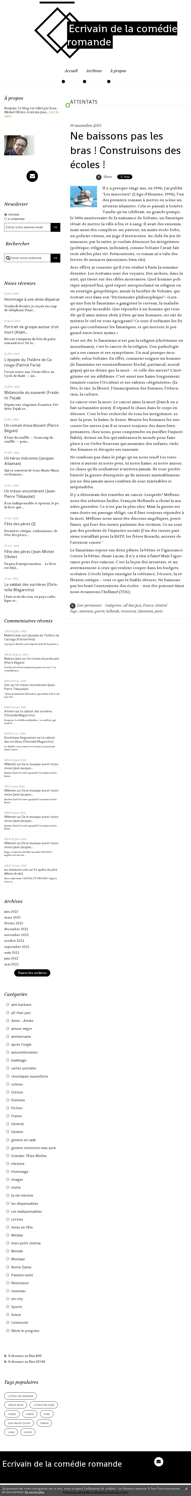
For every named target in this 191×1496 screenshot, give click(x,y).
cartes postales (23, 1068)
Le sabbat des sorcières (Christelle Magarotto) (31, 587)
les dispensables (24, 1203)
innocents (128, 611)
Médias (17, 1235)
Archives (94, 71)
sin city (17, 1299)
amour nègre (21, 1028)
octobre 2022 (14, 941)
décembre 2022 (16, 929)
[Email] (32, 176)
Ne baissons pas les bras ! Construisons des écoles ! (125, 150)
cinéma (12, 1414)
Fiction (16, 1108)
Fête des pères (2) (19, 523)
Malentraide (12, 635)
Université (19, 1322)
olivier (28, 1432)
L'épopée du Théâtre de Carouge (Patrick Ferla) (28, 362)
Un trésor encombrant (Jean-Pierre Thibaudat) (30, 493)
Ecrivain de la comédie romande (122, 35)
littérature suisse (43, 1405)
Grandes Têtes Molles (29, 1156)
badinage (18, 1060)
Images (17, 1179)
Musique (18, 1259)
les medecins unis (16, 870)
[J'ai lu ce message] (186, 1488)
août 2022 (11, 953)
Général (17, 1124)
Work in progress (25, 1331)
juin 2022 (11, 958)
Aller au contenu (18, 5)
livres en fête (22, 1227)
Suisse (16, 1314)
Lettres (17, 1219)
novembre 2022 (16, 935)
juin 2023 (11, 912)
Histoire (17, 1163)
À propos (118, 71)
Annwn (9, 711)
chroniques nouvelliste (29, 1076)
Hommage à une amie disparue (32, 299)
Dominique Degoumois (20, 738)
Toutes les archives (32, 973)
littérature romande (20, 1396)
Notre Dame (21, 1267)
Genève (17, 1132)
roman (44, 1423)
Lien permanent (89, 605)
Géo (7, 685)
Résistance (20, 1283)
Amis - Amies (22, 1020)
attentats (86, 611)
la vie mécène (22, 1195)
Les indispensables (26, 1211)
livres (11, 1432)
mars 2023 (12, 917)
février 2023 (13, 923)
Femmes (18, 1100)
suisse (47, 1414)
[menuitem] (71, 73)
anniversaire (21, 1036)
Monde (17, 1251)
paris (159, 611)
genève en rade (23, 1140)
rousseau (18, 1291)
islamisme (145, 611)
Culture (17, 1092)
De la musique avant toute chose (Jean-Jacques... (31, 766)
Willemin (10, 764)
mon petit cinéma (26, 1243)
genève (30, 1414)
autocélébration (24, 1052)
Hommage (19, 1171)
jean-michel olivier (19, 1423)
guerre (100, 611)
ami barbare (21, 1004)
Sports (16, 1307)
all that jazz (21, 1013)
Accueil (71, 71)
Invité (16, 1187)
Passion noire (22, 1275)
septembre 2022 (16, 947)
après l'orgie (21, 1044)
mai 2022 (11, 964)
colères (17, 1084)
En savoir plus (34, 1492)
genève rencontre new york (33, 1148)
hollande (112, 611)
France (16, 1116)
